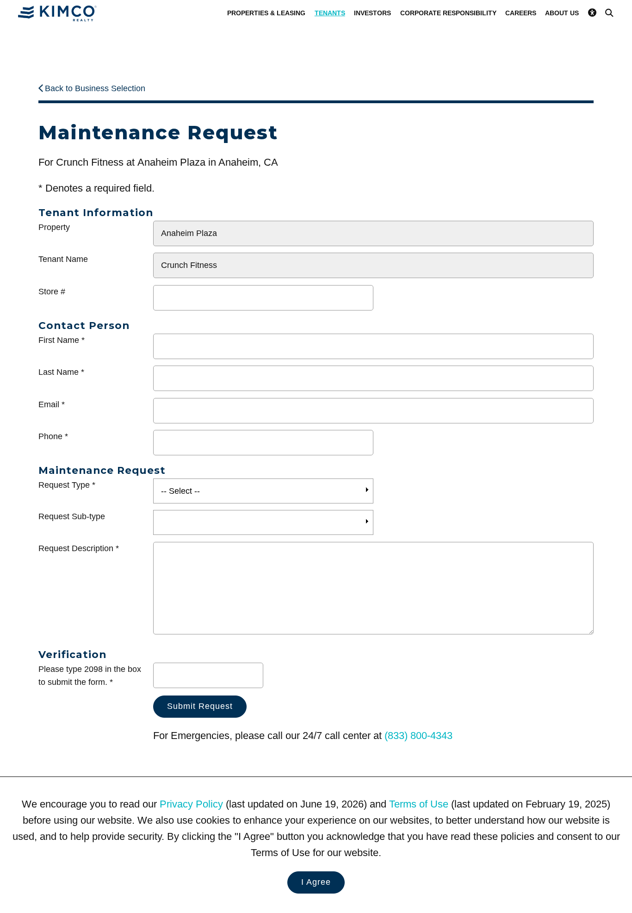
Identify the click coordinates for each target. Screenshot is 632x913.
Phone (50, 436)
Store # (51, 291)
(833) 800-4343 (418, 735)
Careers (520, 13)
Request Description (75, 548)
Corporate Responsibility (448, 13)
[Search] (609, 13)
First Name (58, 340)
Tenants (330, 13)
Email (48, 404)
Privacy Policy (191, 804)
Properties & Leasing (266, 13)
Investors (372, 13)
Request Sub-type (71, 516)
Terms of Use (418, 804)
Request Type (64, 485)
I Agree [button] (316, 882)
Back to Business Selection (95, 88)
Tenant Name (63, 259)
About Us (562, 13)
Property (54, 227)
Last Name (58, 372)
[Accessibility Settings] (592, 13)
